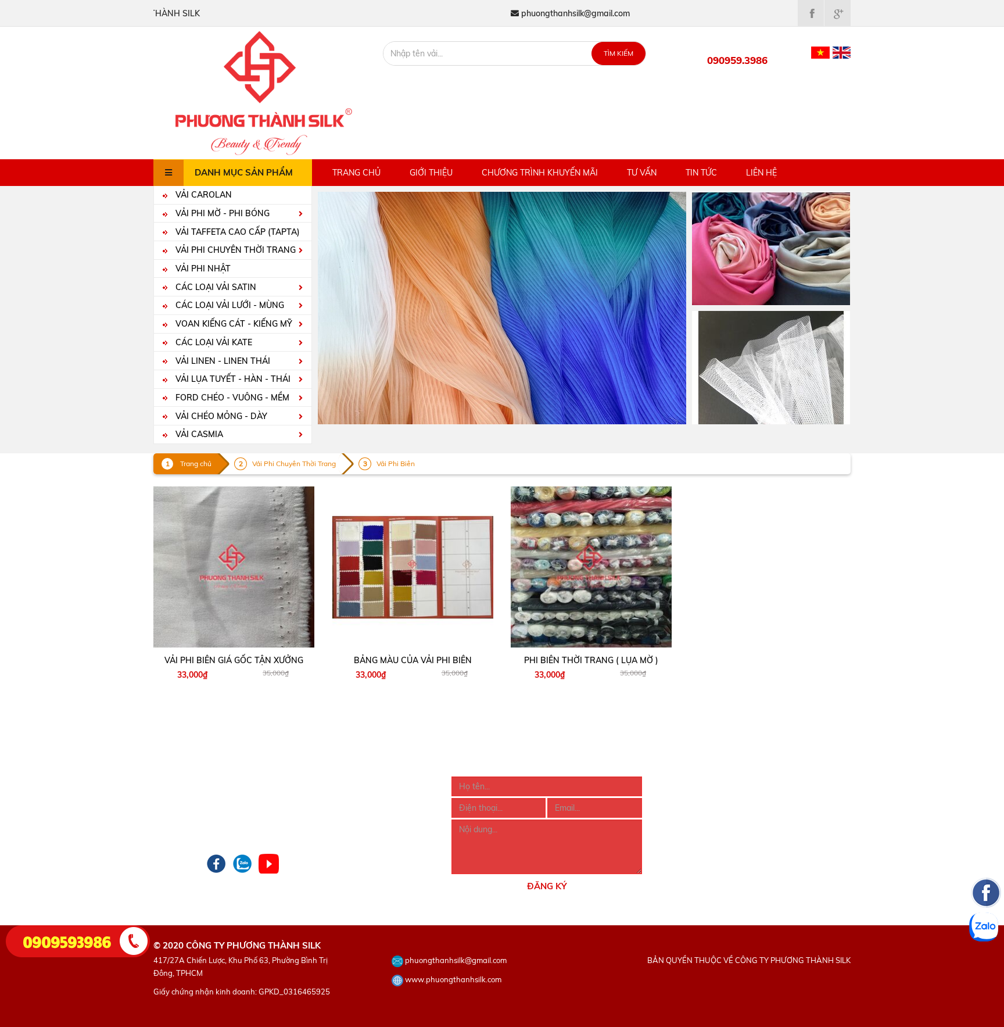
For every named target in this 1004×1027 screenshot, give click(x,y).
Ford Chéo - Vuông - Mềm (231, 397)
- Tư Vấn (169, 830)
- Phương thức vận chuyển (351, 814)
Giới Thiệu (431, 172)
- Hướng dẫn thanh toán (347, 798)
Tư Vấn (642, 172)
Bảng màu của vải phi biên (413, 660)
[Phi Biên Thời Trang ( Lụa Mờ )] (591, 567)
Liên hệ (761, 172)
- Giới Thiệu (174, 783)
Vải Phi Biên (395, 463)
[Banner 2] (771, 367)
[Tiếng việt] (820, 51)
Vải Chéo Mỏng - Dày (220, 416)
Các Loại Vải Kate (212, 342)
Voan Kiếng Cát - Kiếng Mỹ (232, 324)
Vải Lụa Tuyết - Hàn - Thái (232, 379)
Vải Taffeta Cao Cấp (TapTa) (236, 232)
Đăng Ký (546, 886)
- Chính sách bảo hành (344, 830)
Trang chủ (356, 172)
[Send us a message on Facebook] (986, 962)
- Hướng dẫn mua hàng (345, 783)
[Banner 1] (771, 247)
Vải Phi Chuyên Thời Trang (234, 250)
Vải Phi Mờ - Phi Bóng (221, 213)
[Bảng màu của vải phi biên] (413, 567)
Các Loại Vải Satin (214, 287)
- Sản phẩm (175, 798)
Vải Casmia (198, 434)
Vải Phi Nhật (202, 268)
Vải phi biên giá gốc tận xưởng (233, 660)
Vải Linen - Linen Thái (221, 361)
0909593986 (67, 941)
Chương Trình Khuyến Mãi (540, 172)
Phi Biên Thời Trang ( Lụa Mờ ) (591, 660)
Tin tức (701, 172)
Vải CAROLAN (202, 194)
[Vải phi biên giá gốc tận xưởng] (234, 567)
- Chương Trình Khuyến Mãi (203, 814)
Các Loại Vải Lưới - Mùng (228, 305)
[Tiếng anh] (842, 51)
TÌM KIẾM (618, 53)
